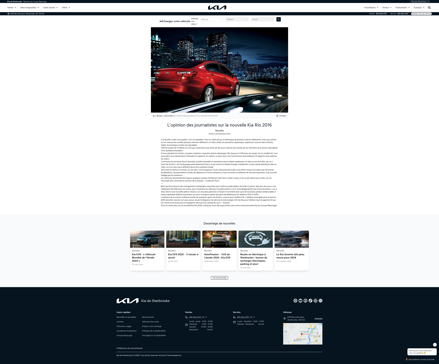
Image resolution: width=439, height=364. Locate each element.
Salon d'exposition (28, 7)
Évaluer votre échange (152, 326)
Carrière (120, 321)
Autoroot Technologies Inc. (170, 355)
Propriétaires (370, 7)
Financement (401, 7)
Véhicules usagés (124, 326)
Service (385, 7)
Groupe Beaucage (124, 335)
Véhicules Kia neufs (150, 321)
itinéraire (318, 318)
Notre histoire (148, 317)
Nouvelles (169, 116)
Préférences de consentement (130, 348)
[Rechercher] (429, 7)
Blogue (160, 116)
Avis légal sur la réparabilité (154, 335)
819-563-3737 (381, 13)
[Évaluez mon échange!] (278, 19)
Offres (64, 7)
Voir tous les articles (219, 278)
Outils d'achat (49, 7)
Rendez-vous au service (421, 14)
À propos (418, 7)
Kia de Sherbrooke (14, 1)
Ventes (10, 7)
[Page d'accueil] (154, 116)
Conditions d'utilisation (127, 331)
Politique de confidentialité (153, 331)
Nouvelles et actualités (126, 317)
